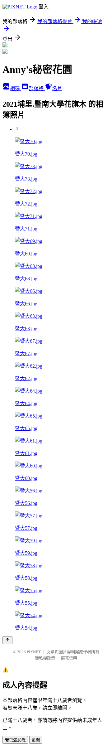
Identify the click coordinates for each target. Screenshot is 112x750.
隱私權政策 (45, 658)
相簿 (15, 88)
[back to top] (7, 640)
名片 (57, 88)
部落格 (37, 88)
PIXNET (34, 652)
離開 (36, 740)
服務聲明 (69, 658)
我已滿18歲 (15, 740)
